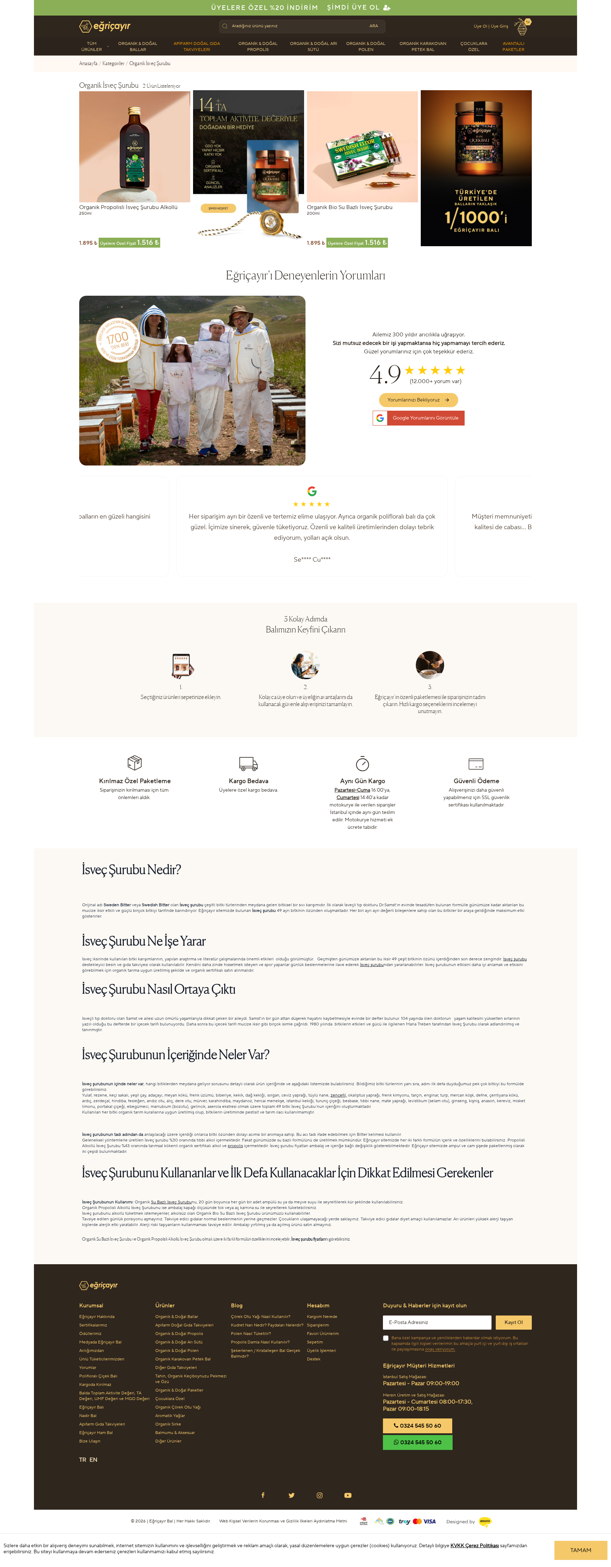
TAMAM (581, 1550)
